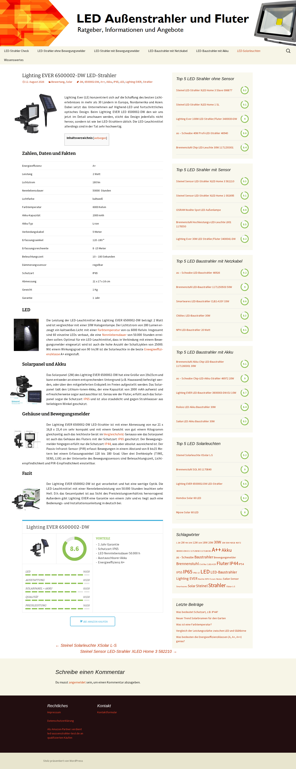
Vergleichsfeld (113, 434)
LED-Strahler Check (16, 51)
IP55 (179, 572)
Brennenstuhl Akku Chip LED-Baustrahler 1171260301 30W (200, 364)
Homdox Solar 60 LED (188, 498)
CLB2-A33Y (211, 564)
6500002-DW (92, 82)
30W (217, 542)
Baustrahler (203, 557)
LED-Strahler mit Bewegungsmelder (117, 51)
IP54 (241, 564)
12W (195, 542)
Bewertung (58, 82)
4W (186, 542)
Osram (213, 579)
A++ (102, 82)
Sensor (235, 579)
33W (223, 542)
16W (200, 542)
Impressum (54, 712)
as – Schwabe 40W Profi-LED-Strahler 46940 (202, 133)
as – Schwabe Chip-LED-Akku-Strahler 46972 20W (205, 378)
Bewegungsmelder (225, 557)
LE (199, 572)
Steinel (202, 585)
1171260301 (206, 551)
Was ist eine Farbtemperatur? (194, 624)
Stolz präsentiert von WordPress (63, 761)
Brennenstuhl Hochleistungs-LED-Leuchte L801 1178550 (203, 224)
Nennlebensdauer (114, 335)
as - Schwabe (185, 557)
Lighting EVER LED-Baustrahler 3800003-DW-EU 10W (206, 392)
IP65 (116, 82)
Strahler (148, 82)
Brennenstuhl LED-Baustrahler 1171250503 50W (204, 287)
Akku (109, 82)
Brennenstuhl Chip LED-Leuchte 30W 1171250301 (205, 147)
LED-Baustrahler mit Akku (212, 51)
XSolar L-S (230, 586)
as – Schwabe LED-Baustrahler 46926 (198, 272)
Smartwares (181, 586)
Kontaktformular (107, 712)
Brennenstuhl (187, 563)
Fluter (223, 563)
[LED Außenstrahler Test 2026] (148, 23)
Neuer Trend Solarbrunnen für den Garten (201, 618)
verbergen (100, 138)
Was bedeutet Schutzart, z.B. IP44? (197, 612)
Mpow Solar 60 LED (187, 512)
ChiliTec (202, 564)
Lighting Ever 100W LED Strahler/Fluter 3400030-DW (206, 119)
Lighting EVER (134, 82)
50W (228, 542)
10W (190, 542)
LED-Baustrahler (223, 572)
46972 (238, 542)
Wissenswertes (14, 60)
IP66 (195, 572)
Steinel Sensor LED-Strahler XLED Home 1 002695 (205, 195)
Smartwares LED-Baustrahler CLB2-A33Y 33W (202, 301)
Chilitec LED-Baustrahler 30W (193, 315)
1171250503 (195, 551)
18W (205, 542)
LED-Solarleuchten (248, 51)
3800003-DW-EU (183, 551)
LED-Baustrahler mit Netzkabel (167, 51)
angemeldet (77, 682)
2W (81, 82)
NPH (207, 579)
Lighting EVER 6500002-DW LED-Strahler (199, 483)
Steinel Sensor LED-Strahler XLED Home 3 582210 (128, 651)
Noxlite (201, 579)
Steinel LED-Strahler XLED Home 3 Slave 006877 (204, 90)
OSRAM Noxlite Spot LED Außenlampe (198, 210)
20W (210, 542)
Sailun (226, 579)
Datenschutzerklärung (60, 720)
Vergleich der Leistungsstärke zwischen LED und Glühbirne (211, 630)
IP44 (108, 444)
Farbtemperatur (109, 330)
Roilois (219, 579)
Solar (69, 82)
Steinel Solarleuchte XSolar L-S (86, 645)
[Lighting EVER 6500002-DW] (39, 549)
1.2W (178, 542)
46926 (232, 542)
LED (122, 82)
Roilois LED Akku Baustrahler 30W (196, 407)
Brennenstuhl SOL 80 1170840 (193, 469)
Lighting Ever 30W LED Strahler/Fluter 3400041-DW (206, 239)
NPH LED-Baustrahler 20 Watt (193, 330)
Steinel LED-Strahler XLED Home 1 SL (197, 104)
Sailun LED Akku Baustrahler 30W (195, 421)
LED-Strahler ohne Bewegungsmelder (61, 51)
